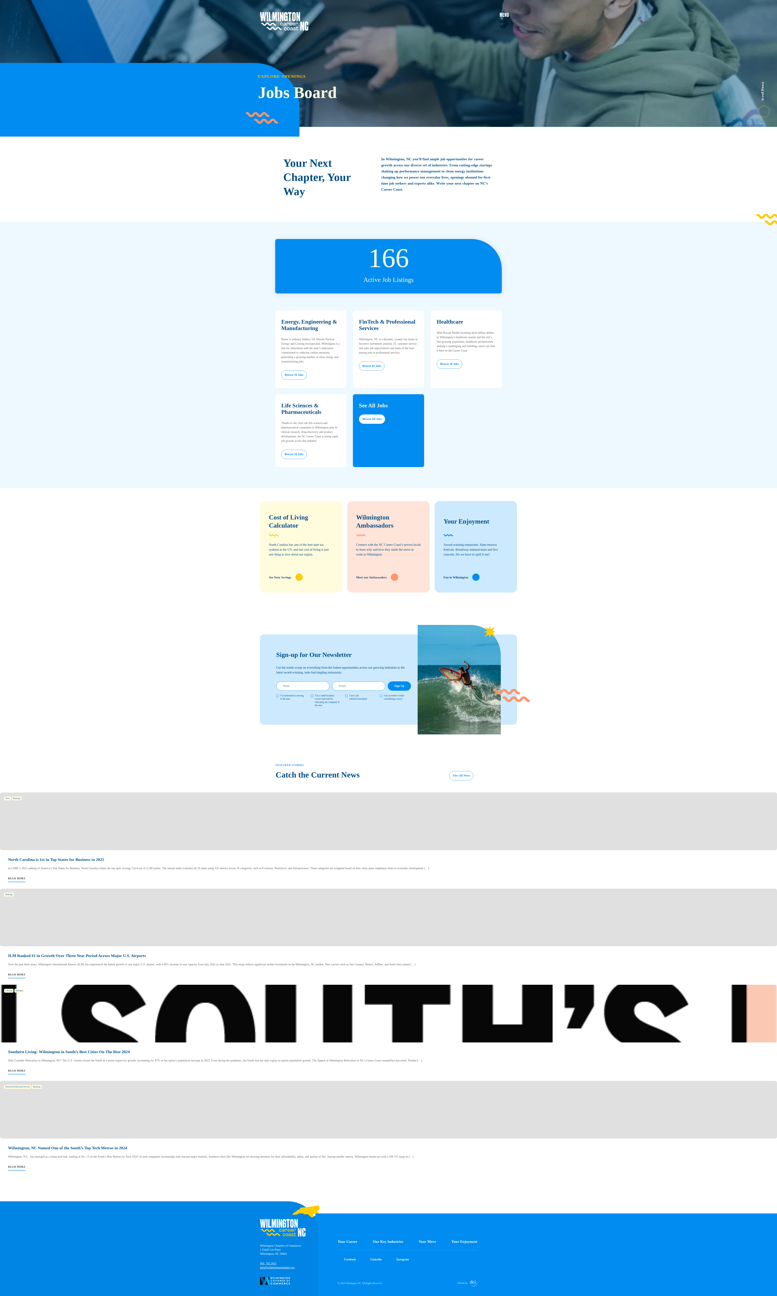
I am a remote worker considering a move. (394, 697)
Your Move (427, 1242)
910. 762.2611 (268, 1263)
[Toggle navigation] (508, 14)
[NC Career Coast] (284, 21)
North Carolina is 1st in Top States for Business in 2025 (56, 859)
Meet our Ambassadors (371, 577)
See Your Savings (280, 577)
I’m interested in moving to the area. (292, 697)
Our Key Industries (388, 1242)
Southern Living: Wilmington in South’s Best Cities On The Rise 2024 (69, 1052)
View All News (461, 775)
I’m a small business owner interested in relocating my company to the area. (327, 700)
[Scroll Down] (767, 109)
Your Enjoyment (464, 1242)
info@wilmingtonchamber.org (277, 1267)
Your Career (347, 1242)
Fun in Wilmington (456, 577)
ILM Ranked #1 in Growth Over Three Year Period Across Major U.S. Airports (77, 955)
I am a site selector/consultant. (358, 697)
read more (16, 878)
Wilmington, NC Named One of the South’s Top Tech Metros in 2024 (67, 1148)
